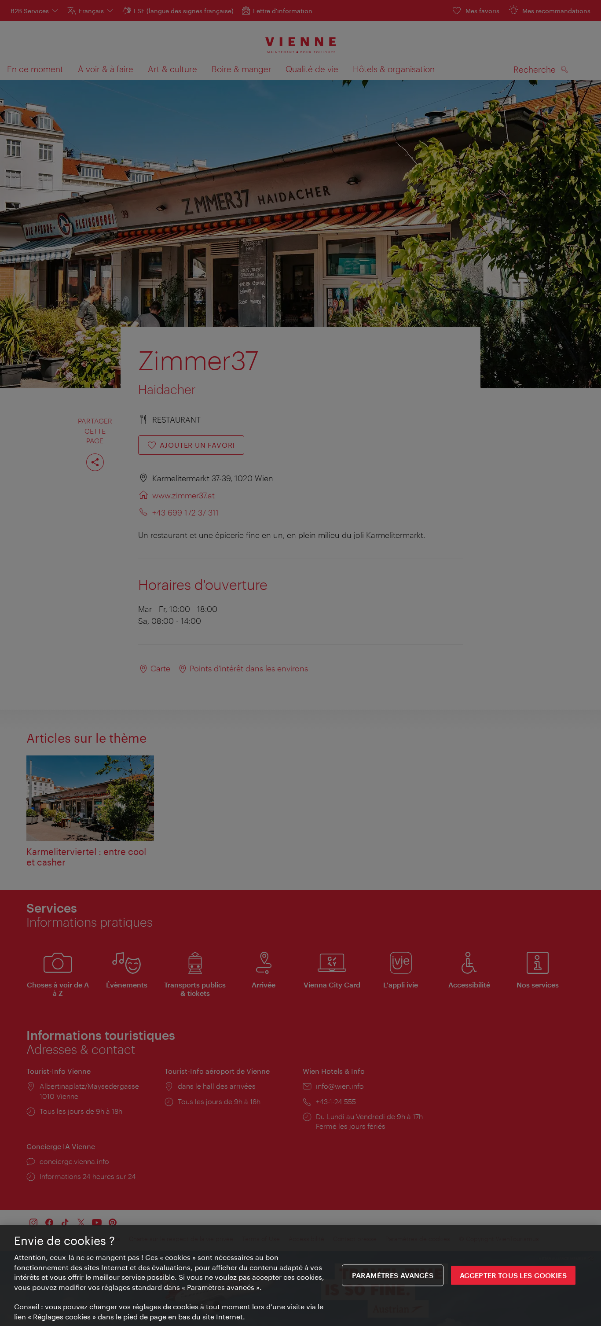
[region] (300, 1275)
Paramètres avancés (392, 1275)
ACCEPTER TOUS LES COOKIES (513, 1275)
